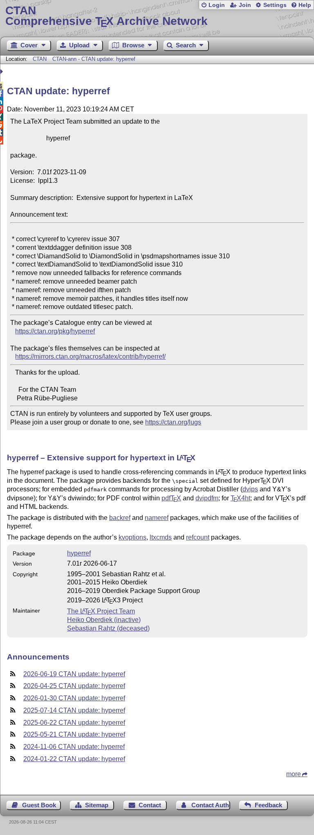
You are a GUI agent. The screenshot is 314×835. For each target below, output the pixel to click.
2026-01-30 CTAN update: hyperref (74, 698)
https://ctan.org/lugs (173, 422)
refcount (197, 537)
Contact (150, 805)
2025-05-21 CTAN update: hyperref (74, 734)
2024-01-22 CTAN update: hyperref (74, 758)
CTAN (40, 59)
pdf (171, 498)
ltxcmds (161, 537)
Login (217, 5)
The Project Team (101, 611)
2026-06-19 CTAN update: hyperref (74, 674)
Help (304, 5)
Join (245, 5)
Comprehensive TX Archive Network (106, 16)
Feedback (268, 805)
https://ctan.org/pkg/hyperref (55, 331)
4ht (240, 498)
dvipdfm (206, 498)
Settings (275, 5)
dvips (250, 489)
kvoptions (132, 537)
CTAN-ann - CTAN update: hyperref (93, 59)
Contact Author (210, 805)
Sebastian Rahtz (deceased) (108, 628)
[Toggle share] (2, 72)
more (293, 774)
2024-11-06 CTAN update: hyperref (74, 746)
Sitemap (96, 805)
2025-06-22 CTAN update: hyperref (74, 722)
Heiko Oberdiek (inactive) (104, 619)
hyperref (79, 553)
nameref (156, 517)
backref (119, 517)
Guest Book (39, 805)
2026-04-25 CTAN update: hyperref (74, 685)
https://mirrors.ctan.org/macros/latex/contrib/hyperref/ (90, 356)
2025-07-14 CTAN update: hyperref (74, 710)
